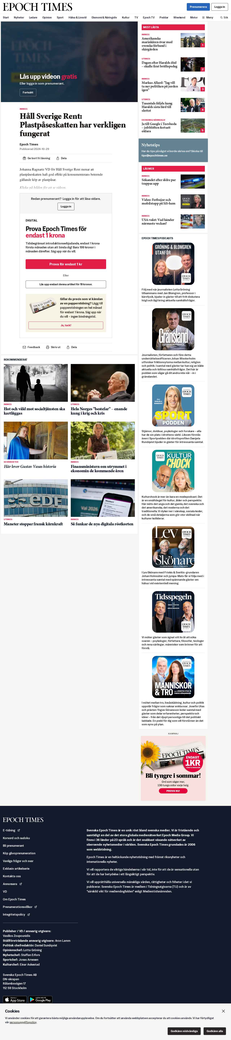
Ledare (33, 17)
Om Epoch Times (14, 899)
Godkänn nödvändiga (184, 1031)
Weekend (179, 17)
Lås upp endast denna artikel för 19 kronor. (66, 284)
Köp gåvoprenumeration (19, 853)
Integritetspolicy (14, 914)
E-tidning (9, 830)
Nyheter (19, 17)
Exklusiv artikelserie (16, 868)
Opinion (47, 17)
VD (5, 891)
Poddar (164, 17)
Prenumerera (198, 6)
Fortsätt (28, 92)
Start (6, 17)
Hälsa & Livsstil (78, 17)
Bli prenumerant (13, 845)
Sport (60, 17)
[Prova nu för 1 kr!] (173, 768)
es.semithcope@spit (154, 155)
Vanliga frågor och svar (18, 861)
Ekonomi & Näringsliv (104, 17)
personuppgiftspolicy (23, 1022)
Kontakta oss (12, 876)
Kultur (126, 17)
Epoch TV (148, 17)
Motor (194, 17)
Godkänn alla (215, 1031)
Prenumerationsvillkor (17, 907)
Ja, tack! (66, 325)
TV (136, 17)
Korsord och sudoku (16, 838)
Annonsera (10, 884)
